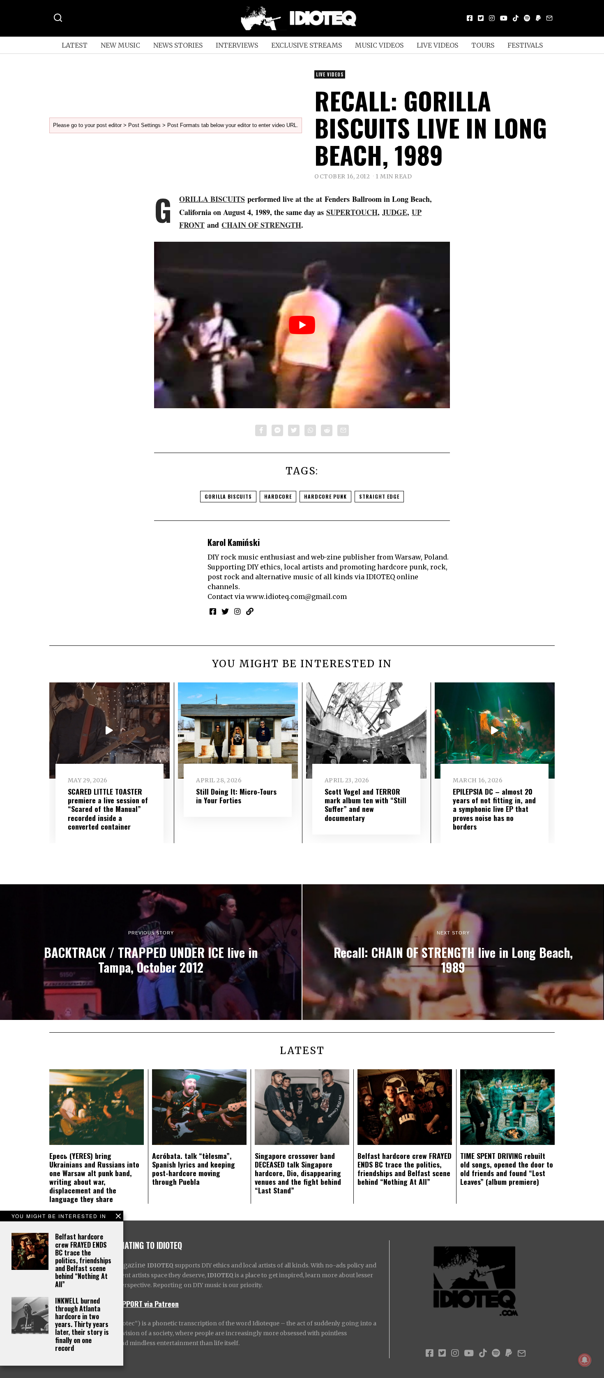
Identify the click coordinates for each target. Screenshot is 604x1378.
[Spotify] (527, 18)
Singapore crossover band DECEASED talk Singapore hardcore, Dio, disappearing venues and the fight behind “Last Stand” (298, 1172)
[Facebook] (470, 18)
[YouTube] (503, 18)
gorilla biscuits (228, 496)
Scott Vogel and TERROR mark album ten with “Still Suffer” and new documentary (365, 804)
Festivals (525, 45)
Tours (482, 45)
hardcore (278, 496)
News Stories (178, 45)
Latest (75, 45)
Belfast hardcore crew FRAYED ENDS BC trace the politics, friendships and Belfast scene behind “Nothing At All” (83, 1260)
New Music (120, 45)
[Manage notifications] (584, 1359)
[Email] (549, 18)
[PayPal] (538, 18)
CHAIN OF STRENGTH (261, 225)
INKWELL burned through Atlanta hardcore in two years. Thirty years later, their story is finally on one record (82, 1324)
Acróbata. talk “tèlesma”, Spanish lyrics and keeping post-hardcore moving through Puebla (193, 1168)
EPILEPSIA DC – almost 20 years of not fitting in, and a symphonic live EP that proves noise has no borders (494, 808)
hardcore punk (325, 496)
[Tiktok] (516, 18)
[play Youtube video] (302, 325)
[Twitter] (481, 18)
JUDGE (394, 212)
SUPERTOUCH (352, 212)
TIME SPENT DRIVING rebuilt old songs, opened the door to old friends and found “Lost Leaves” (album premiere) (506, 1168)
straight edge (379, 496)
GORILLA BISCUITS (212, 199)
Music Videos (379, 45)
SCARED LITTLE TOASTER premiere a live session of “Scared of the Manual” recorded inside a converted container (108, 808)
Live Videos (437, 45)
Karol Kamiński (233, 542)
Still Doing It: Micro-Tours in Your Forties (236, 795)
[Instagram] (492, 18)
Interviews (237, 45)
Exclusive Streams (306, 45)
